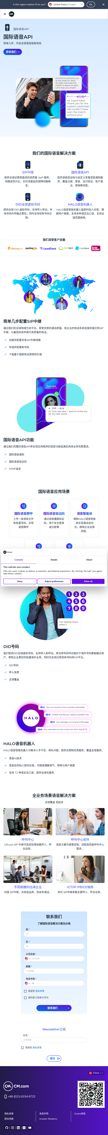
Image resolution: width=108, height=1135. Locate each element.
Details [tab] (54, 560)
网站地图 (9, 1118)
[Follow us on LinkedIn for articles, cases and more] (18, 1127)
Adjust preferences (54, 581)
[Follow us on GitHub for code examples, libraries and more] (7, 1127)
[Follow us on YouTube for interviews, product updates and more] (30, 1127)
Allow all (88, 581)
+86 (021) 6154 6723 (21, 1096)
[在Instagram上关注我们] (12, 1127)
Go (90, 4)
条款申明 (43, 1113)
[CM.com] (11, 14)
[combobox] (66, 4)
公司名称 (31, 954)
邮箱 (29, 966)
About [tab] (89, 560)
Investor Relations (48, 1118)
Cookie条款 (80, 1113)
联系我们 (11, 51)
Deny (19, 581)
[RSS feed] (24, 1127)
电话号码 (31, 978)
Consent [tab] (18, 560)
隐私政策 (39, 991)
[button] (28, 983)
